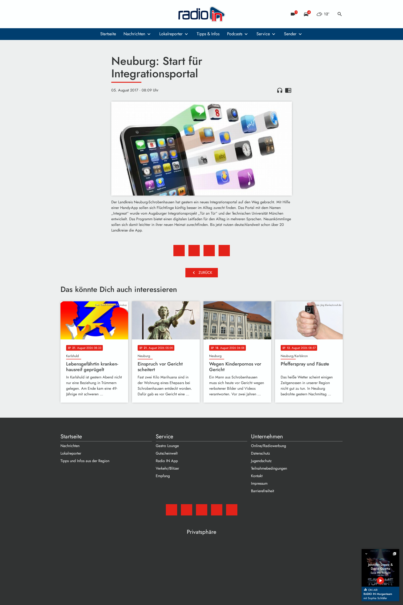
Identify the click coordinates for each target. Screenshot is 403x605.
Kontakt (257, 476)
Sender (290, 34)
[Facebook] (74, 14)
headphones (279, 90)
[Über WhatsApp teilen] (209, 250)
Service (263, 34)
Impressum (259, 483)
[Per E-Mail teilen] (224, 250)
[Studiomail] (65, 14)
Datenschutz (260, 453)
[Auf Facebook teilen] (179, 250)
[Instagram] (84, 14)
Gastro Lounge (167, 445)
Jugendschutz (261, 461)
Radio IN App (167, 461)
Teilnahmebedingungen (269, 468)
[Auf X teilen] (194, 250)
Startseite (108, 34)
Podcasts (234, 34)
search (340, 14)
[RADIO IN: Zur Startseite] (201, 14)
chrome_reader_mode (288, 90)
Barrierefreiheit (262, 491)
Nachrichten (134, 34)
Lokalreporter (171, 34)
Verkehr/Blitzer (167, 468)
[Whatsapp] (93, 14)
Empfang (163, 476)
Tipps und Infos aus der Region (84, 461)
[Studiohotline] (103, 14)
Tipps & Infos (208, 34)
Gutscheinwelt (167, 453)
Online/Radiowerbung (268, 445)
